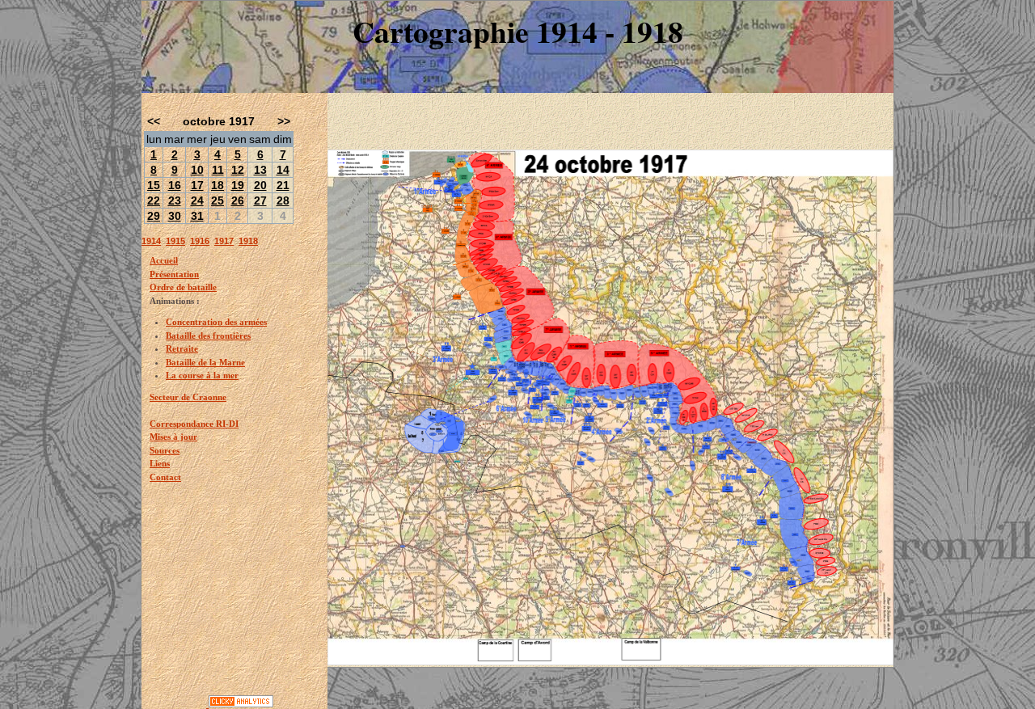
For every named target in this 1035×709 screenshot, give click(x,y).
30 (174, 215)
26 (237, 200)
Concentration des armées (216, 322)
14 (283, 169)
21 (283, 185)
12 (237, 169)
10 (197, 169)
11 (218, 169)
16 (174, 185)
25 (217, 200)
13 (260, 169)
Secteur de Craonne (188, 397)
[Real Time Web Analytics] (241, 704)
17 (197, 185)
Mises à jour (173, 436)
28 (283, 200)
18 (217, 185)
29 (153, 215)
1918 (248, 241)
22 (153, 200)
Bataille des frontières (208, 335)
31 (197, 215)
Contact (165, 477)
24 (197, 200)
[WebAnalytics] (175, 704)
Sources (165, 450)
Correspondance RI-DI (194, 423)
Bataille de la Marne (205, 362)
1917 (224, 241)
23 (174, 200)
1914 (151, 241)
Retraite (182, 348)
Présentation (174, 274)
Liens (160, 463)
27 (260, 200)
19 (237, 185)
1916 (199, 241)
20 (260, 185)
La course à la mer (202, 375)
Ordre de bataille (183, 287)
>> (283, 121)
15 (153, 185)
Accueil (164, 260)
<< (153, 121)
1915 (175, 241)
